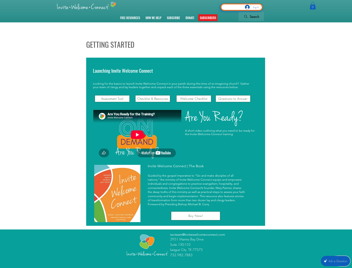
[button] (208, 17)
